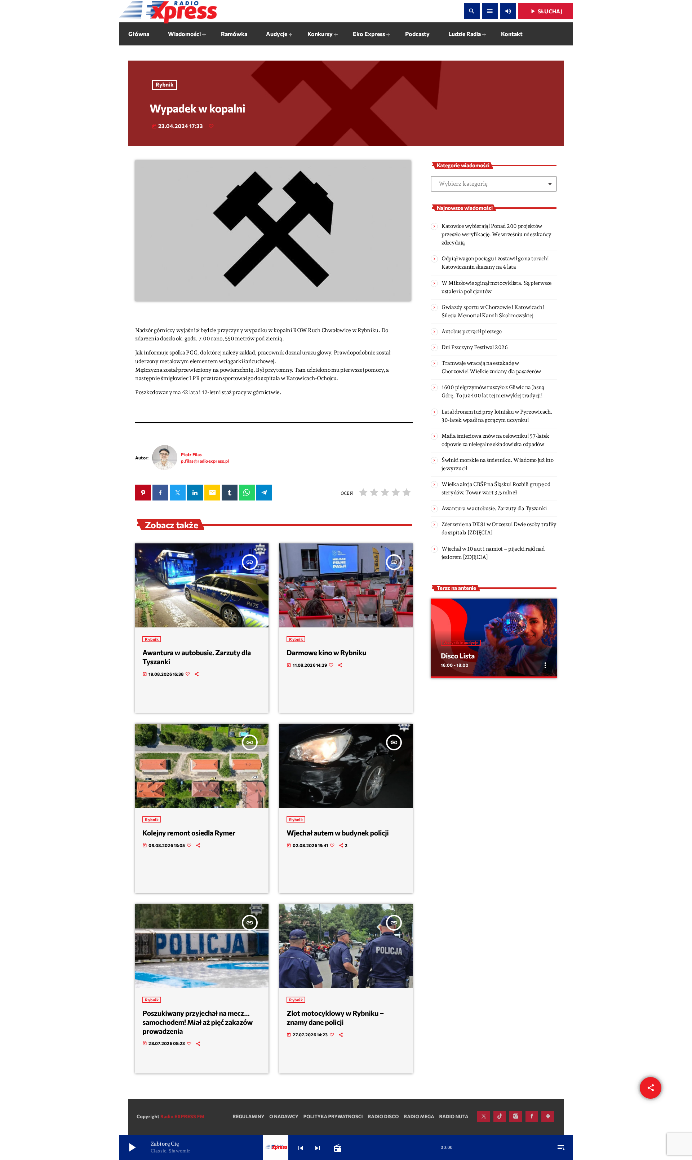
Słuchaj (545, 11)
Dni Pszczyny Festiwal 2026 (475, 347)
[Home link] (168, 11)
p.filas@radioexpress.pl (205, 460)
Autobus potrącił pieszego (472, 331)
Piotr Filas (191, 454)
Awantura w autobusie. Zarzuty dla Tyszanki (494, 508)
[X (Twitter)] (483, 1116)
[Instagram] (515, 1116)
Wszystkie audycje (460, 642)
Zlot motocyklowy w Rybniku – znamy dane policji (335, 1018)
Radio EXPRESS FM (182, 1116)
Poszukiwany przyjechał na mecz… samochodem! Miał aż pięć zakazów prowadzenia (197, 1022)
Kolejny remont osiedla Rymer (188, 833)
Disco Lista (458, 656)
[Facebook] (531, 1116)
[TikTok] (499, 1116)
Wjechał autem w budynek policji (338, 833)
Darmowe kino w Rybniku (326, 652)
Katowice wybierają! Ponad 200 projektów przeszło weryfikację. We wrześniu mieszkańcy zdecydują (496, 234)
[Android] (547, 1116)
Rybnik (165, 84)
